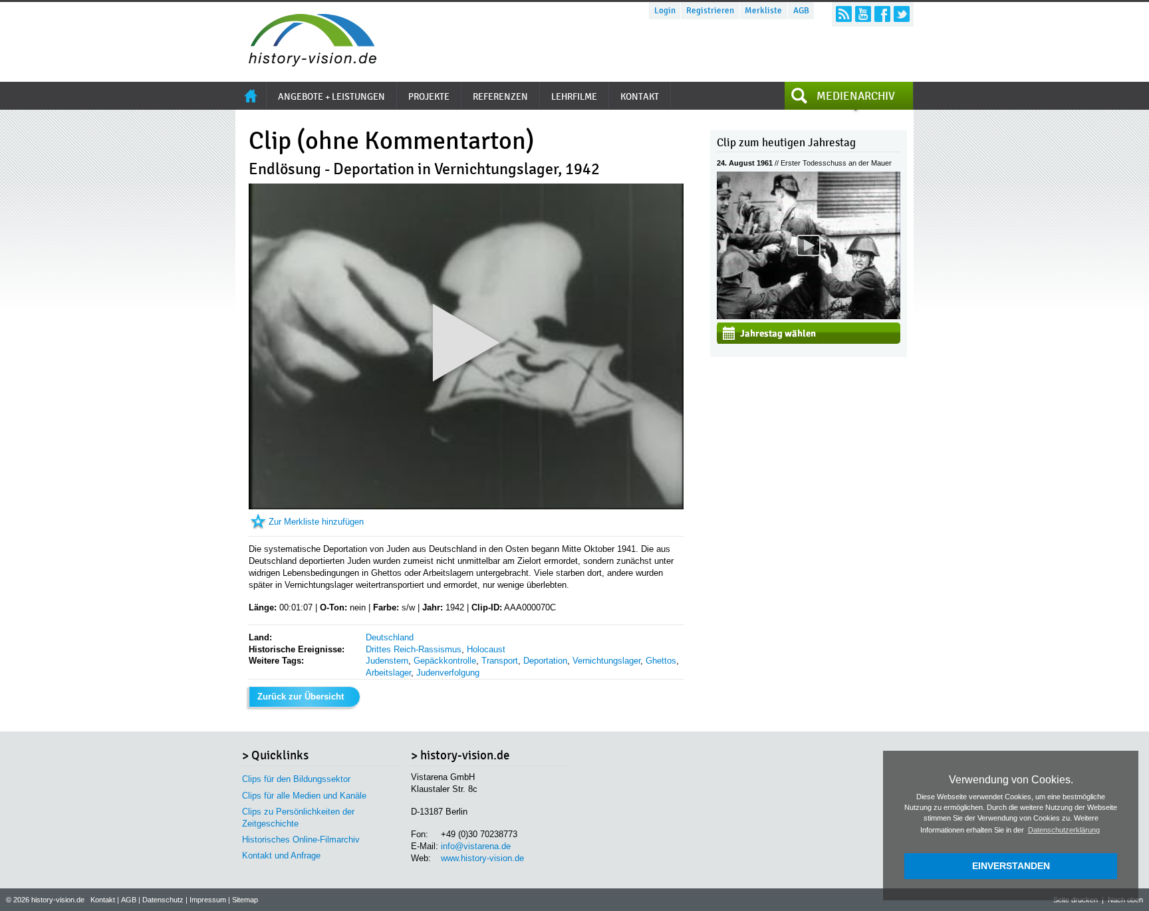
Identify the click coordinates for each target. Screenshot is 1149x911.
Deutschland (390, 637)
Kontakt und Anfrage (281, 855)
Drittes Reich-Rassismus (413, 649)
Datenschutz (163, 900)
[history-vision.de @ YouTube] (863, 14)
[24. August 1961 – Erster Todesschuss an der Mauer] (808, 316)
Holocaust (486, 649)
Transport (499, 661)
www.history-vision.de (482, 858)
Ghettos (661, 661)
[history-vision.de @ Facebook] (882, 14)
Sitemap (245, 900)
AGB (801, 10)
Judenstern (387, 661)
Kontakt (102, 900)
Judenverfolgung (447, 673)
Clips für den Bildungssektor (296, 779)
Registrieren (710, 10)
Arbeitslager (388, 673)
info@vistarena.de (476, 846)
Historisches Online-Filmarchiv (301, 840)
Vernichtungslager (606, 661)
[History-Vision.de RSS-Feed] (844, 14)
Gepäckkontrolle (445, 661)
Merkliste (763, 10)
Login (665, 10)
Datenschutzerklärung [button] (1064, 830)
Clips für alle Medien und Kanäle (304, 796)
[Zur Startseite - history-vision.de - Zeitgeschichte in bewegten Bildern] (305, 62)
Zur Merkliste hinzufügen (316, 522)
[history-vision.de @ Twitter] (902, 14)
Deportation (545, 661)
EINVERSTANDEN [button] (1011, 865)
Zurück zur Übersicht (300, 697)
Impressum (208, 900)
